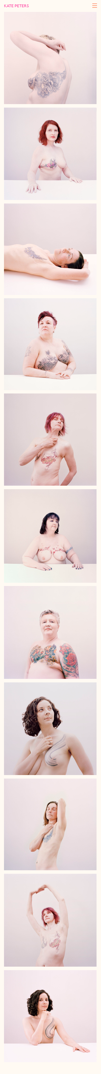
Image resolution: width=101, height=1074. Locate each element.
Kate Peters (16, 6)
